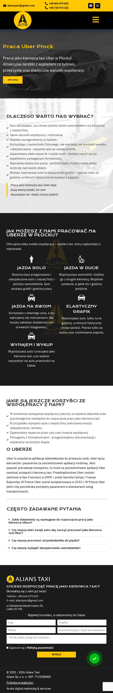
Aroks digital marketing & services (28, 688)
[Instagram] (97, 5)
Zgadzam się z (31, 647)
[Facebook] (90, 5)
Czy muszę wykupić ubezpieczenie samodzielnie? (46, 548)
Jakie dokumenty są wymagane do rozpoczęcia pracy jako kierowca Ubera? (51, 521)
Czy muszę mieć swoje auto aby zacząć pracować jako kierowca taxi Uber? (55, 531)
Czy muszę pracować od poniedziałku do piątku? (46, 540)
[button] (56, 521)
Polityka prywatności (19, 682)
